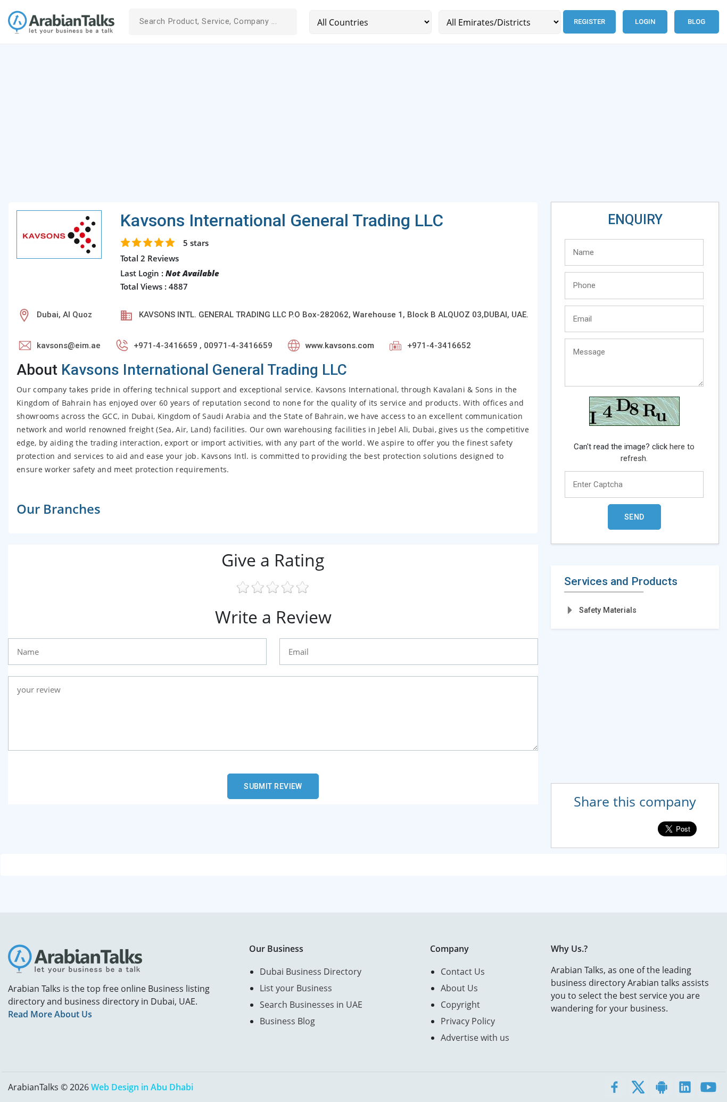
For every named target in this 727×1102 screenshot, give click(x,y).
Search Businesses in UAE (311, 1004)
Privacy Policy (468, 1021)
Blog (696, 22)
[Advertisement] (327, 127)
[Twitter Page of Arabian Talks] (638, 1087)
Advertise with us (475, 1037)
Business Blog (287, 1021)
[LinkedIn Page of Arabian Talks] (685, 1087)
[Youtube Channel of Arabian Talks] (708, 1087)
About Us (459, 988)
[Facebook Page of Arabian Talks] (614, 1087)
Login (645, 22)
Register (589, 22)
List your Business (296, 988)
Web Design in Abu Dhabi (142, 1087)
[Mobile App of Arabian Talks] (661, 1087)
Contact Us (463, 971)
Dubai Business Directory (310, 971)
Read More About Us (50, 1014)
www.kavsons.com (339, 345)
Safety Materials (608, 610)
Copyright (460, 1004)
